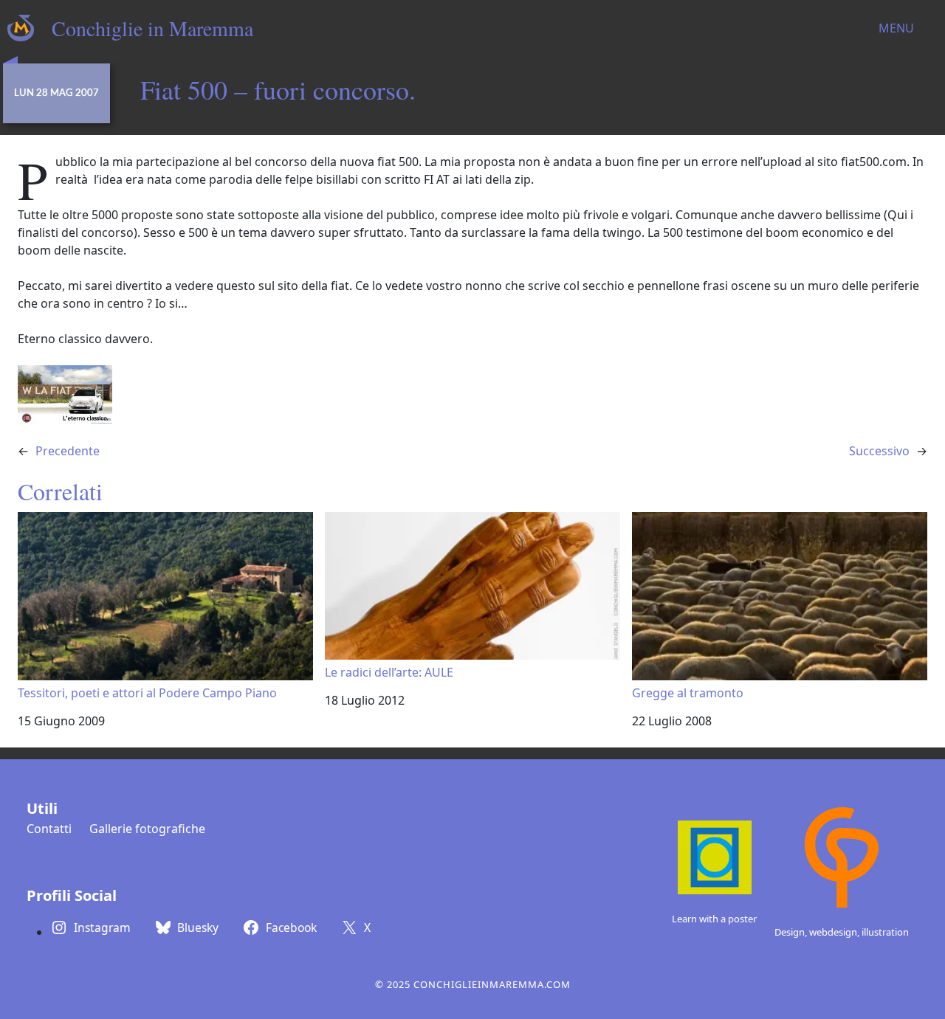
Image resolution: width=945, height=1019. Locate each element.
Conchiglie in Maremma (152, 28)
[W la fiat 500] (65, 393)
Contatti (49, 829)
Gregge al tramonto (687, 692)
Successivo (879, 451)
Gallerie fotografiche (147, 829)
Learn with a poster (714, 918)
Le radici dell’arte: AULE (389, 672)
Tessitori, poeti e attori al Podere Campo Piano (147, 692)
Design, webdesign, (818, 932)
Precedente (67, 451)
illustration (885, 932)
